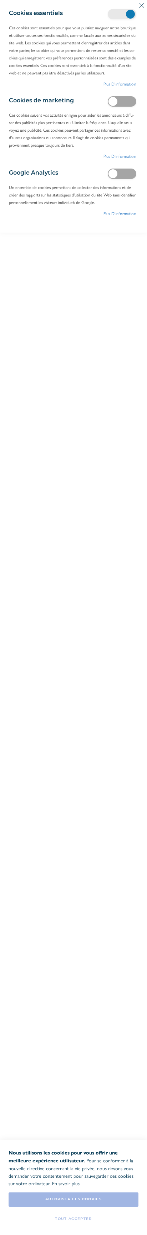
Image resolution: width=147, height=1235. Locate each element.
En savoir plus (66, 1183)
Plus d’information (119, 84)
